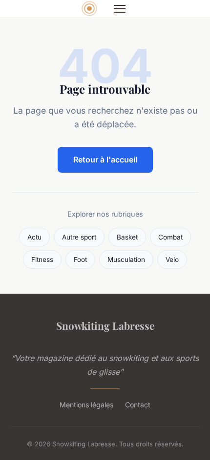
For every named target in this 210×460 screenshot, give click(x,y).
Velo (172, 259)
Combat (170, 237)
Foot (80, 259)
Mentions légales (86, 404)
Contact (137, 404)
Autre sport (79, 237)
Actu (34, 237)
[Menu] (119, 9)
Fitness (42, 259)
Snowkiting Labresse (105, 325)
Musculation (126, 259)
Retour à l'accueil (105, 159)
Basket (127, 237)
